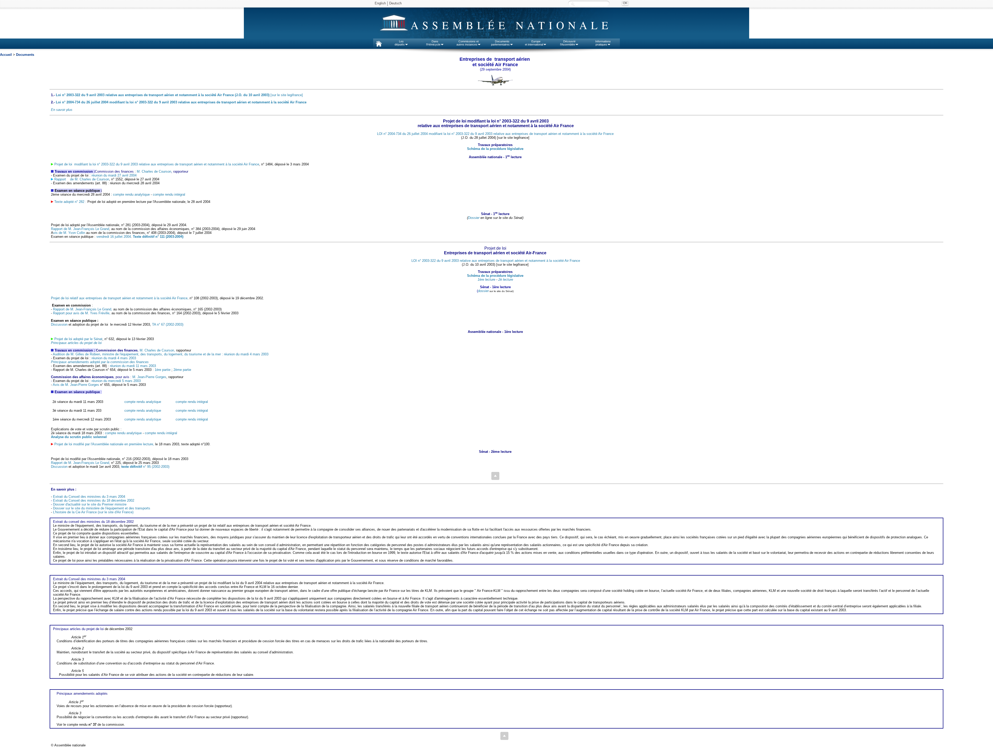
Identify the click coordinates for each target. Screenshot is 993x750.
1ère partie (162, 370)
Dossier (473, 218)
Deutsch (395, 3)
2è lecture (505, 279)
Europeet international (534, 43)
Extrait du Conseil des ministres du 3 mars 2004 (89, 497)
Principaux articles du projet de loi (76, 343)
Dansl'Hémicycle (433, 43)
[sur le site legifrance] (179, 95)
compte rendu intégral (169, 194)
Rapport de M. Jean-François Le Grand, (82, 309)
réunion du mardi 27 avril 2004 (114, 175)
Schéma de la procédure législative (495, 149)
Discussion (59, 324)
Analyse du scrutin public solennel (79, 437)
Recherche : (573, 4)
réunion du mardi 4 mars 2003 (114, 358)
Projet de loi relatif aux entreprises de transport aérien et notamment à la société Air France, (120, 298)
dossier (483, 291)
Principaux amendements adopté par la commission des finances (100, 362)
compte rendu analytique (131, 194)
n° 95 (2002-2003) (155, 467)
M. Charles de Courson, (157, 350)
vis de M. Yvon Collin (69, 233)
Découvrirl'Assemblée (568, 43)
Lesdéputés (400, 43)
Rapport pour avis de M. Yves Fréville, (81, 313)
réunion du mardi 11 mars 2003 (133, 366)
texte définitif (131, 467)
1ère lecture (486, 279)
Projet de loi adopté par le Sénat (78, 339)
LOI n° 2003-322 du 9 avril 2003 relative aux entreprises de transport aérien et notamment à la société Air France (495, 261)
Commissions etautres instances (467, 43)
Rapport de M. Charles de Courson (81, 179)
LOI (495, 134)
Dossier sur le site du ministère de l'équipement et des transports (101, 508)
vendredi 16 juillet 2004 (113, 237)
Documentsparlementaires (500, 43)
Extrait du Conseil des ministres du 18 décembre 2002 (93, 500)
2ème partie (182, 370)
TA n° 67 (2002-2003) (167, 324)
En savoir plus (61, 110)
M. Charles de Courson (154, 171)
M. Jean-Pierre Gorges (149, 377)
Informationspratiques (603, 43)
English (380, 3)
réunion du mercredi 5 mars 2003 (116, 381)
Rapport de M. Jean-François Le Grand (80, 229)
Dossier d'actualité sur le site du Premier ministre (89, 504)
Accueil (6, 55)
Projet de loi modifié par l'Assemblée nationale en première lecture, (104, 444)
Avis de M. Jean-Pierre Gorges (76, 385)
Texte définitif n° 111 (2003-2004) (157, 237)
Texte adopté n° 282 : (70, 202)
